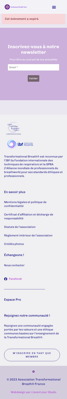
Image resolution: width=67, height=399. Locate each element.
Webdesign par (33, 392)
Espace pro (12, 299)
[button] (54, 7)
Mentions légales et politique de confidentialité (25, 204)
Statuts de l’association (20, 227)
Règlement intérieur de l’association (28, 235)
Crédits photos (14, 244)
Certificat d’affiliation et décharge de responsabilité (28, 216)
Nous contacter (14, 265)
